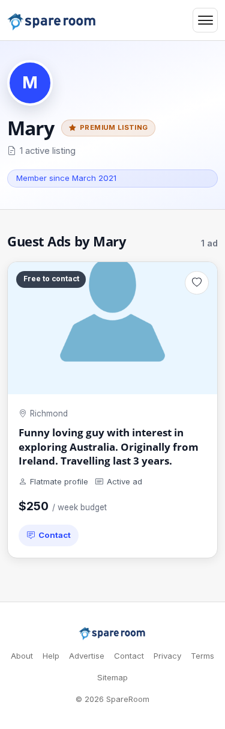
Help (51, 655)
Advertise (86, 655)
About (22, 655)
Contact (54, 535)
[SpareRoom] (112, 633)
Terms (202, 655)
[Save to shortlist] (196, 282)
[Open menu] (205, 20)
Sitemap (112, 677)
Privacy (167, 655)
